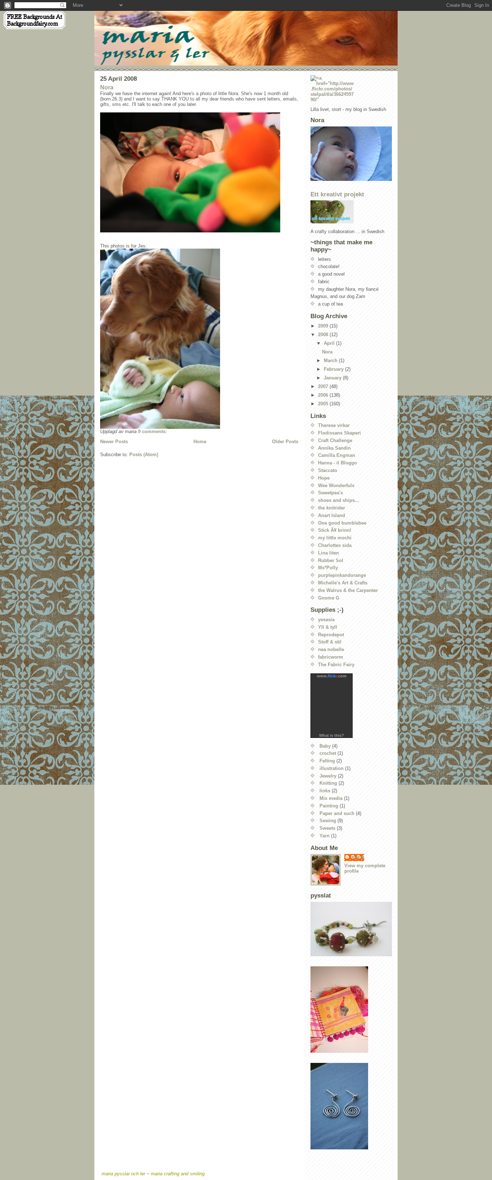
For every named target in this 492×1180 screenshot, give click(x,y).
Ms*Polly (328, 567)
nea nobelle (331, 649)
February (334, 369)
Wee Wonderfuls (336, 485)
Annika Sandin (334, 448)
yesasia (326, 619)
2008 (324, 334)
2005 (324, 403)
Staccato (327, 470)
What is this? (331, 735)
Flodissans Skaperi (339, 433)
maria (358, 857)
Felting (327, 760)
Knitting (328, 783)
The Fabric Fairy (336, 664)
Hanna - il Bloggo (337, 463)
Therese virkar (334, 425)
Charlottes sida (335, 545)
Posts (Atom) (143, 454)
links (324, 790)
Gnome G (328, 598)
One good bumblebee (342, 523)
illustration (331, 768)
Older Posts (285, 441)
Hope (324, 478)
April (330, 343)
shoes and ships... (338, 500)
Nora (106, 87)
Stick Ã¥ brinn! (334, 530)
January (333, 377)
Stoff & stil (329, 642)
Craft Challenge (335, 440)
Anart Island (331, 515)
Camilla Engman (336, 455)
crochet (327, 753)
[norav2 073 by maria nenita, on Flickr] (199, 172)
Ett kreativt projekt (337, 194)
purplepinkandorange (342, 575)
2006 (324, 395)
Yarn (324, 835)
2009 (324, 326)
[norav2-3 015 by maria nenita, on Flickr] (199, 339)
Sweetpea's (330, 492)
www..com (331, 676)
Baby (325, 746)
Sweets (327, 828)
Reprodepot (331, 634)
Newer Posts (114, 441)
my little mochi (335, 537)
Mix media (331, 798)
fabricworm (330, 657)
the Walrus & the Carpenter (348, 590)
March (331, 360)
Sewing (327, 820)
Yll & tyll (327, 627)
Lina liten (328, 553)
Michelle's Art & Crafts (342, 582)
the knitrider (331, 508)
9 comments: (153, 431)
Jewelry (327, 776)
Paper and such (336, 813)
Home (199, 441)
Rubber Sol (330, 560)
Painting (328, 806)
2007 (324, 386)
